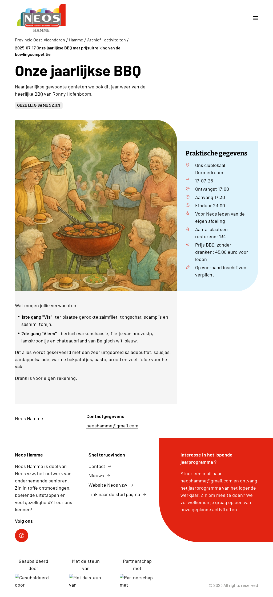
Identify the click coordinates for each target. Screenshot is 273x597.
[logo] (41, 18)
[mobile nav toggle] (253, 18)
